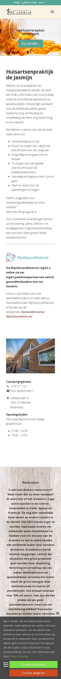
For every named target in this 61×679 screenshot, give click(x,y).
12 (45, 369)
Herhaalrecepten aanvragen (31, 32)
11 (42, 369)
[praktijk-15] (30, 372)
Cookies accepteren (33, 664)
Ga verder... (31, 43)
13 (47, 369)
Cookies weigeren (33, 673)
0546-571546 (18, 386)
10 (39, 369)
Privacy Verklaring (18, 656)
